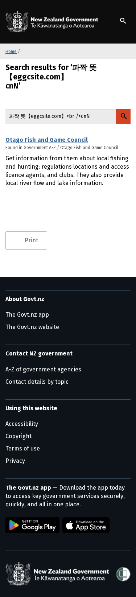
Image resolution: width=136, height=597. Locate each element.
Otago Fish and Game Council (46, 139)
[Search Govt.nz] (123, 116)
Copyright (18, 436)
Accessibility (21, 423)
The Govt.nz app (27, 314)
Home (11, 51)
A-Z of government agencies (43, 369)
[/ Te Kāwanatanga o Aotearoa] (53, 22)
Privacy (15, 460)
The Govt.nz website (32, 327)
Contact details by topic (37, 381)
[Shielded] (123, 574)
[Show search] (123, 21)
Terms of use (22, 448)
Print (31, 240)
